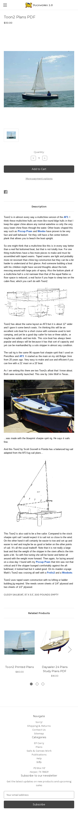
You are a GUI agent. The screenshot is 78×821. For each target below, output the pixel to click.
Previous (4, 649)
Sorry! (39, 722)
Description (39, 206)
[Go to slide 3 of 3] (43, 684)
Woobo (42, 231)
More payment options (39, 178)
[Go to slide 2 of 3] (37, 684)
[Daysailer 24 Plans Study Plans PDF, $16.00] (55, 642)
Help (39, 758)
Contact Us (39, 729)
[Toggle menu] (5, 5)
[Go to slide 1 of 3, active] (31, 684)
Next (69, 649)
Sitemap (39, 733)
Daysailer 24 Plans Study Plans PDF (55, 669)
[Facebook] (5, 191)
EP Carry (39, 743)
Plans (39, 747)
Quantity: (39, 152)
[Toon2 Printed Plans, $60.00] (19, 642)
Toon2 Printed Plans (19, 667)
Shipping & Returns (39, 725)
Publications (39, 754)
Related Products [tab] (39, 613)
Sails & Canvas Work (39, 750)
